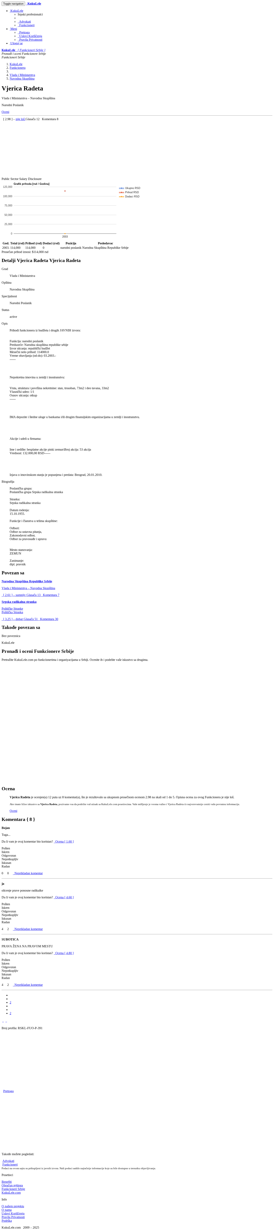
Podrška (7, 1220)
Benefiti (7, 1181)
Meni (13, 28)
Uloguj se (16, 43)
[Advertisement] (122, 149)
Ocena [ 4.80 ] (64, 953)
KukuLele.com (11, 1192)
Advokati (24, 21)
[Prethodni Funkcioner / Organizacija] (3, 1020)
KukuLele (16, 10)
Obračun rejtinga (12, 1185)
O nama (7, 1210)
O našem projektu (13, 1206)
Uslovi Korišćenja (30, 36)
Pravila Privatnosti (30, 39)
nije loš (20, 119)
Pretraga (24, 32)
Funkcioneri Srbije (13, 1189)
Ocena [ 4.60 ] (64, 897)
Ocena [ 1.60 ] (64, 841)
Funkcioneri (26, 25)
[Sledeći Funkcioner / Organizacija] (6, 1020)
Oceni (5, 112)
